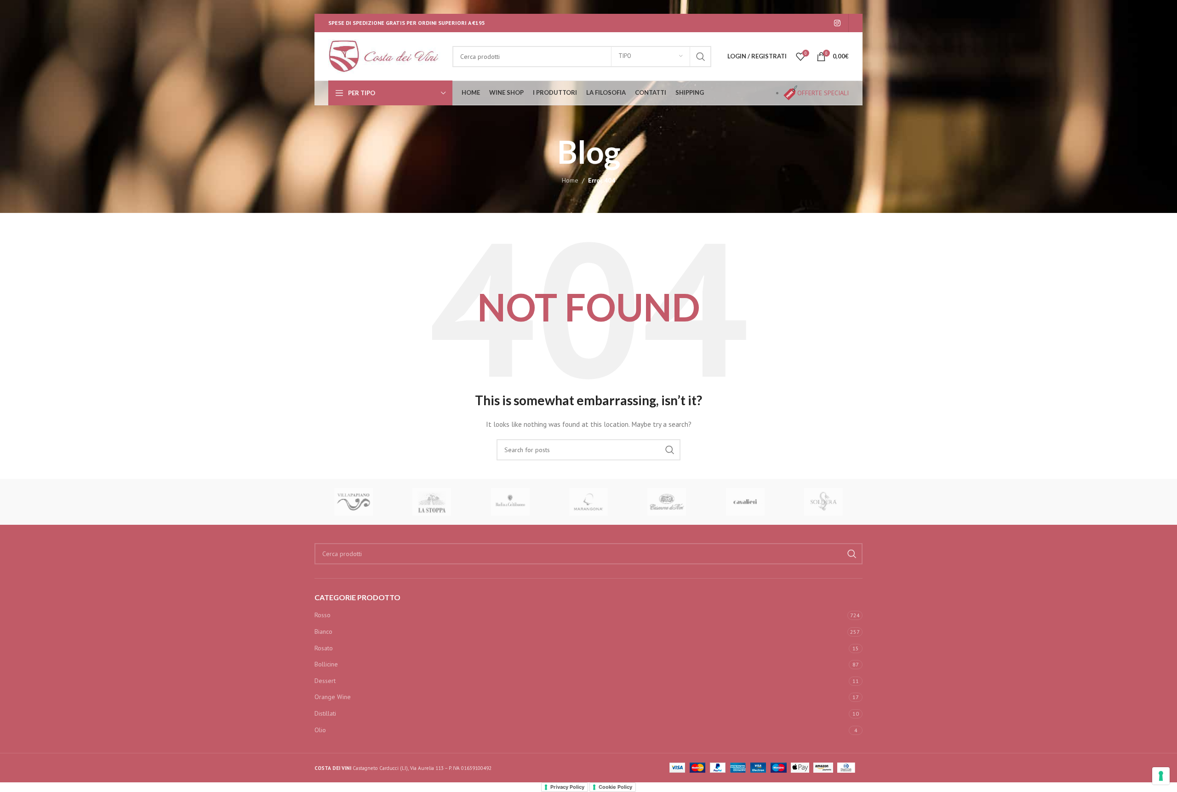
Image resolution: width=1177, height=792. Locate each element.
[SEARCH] (700, 56)
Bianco (323, 631)
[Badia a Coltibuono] (510, 502)
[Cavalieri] (745, 502)
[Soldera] (823, 502)
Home (570, 180)
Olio (320, 730)
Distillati (325, 713)
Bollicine (326, 664)
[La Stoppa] (432, 502)
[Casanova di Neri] (667, 502)
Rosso (322, 615)
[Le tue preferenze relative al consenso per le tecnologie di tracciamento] (1161, 776)
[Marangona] (588, 502)
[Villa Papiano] (353, 502)
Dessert (325, 681)
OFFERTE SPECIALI (823, 93)
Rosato (323, 648)
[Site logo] (385, 56)
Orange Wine (332, 697)
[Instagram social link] (837, 23)
